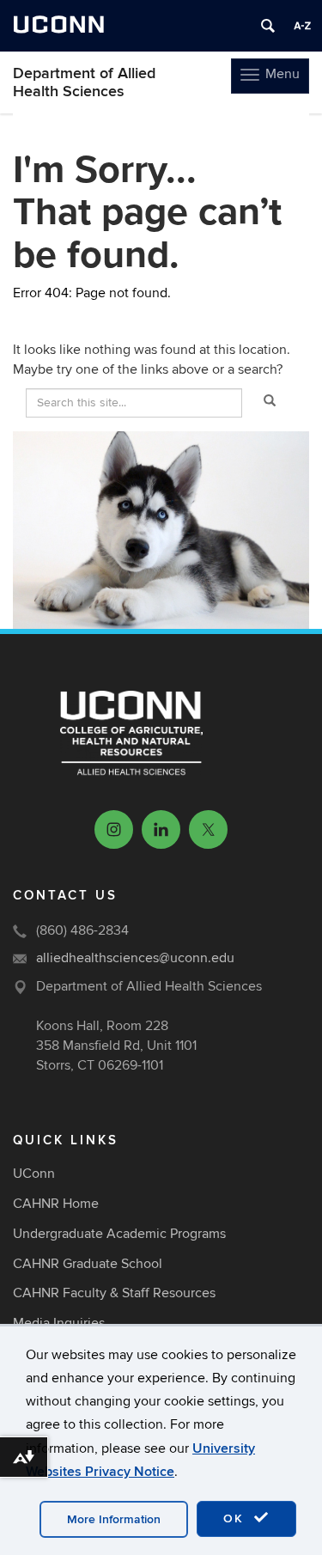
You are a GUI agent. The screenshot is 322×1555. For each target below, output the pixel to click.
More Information (114, 1519)
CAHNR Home (56, 1203)
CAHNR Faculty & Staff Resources (114, 1293)
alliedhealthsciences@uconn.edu (135, 958)
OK (236, 1518)
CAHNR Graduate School (87, 1263)
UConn (34, 1173)
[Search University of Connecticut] (268, 26)
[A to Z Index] (302, 26)
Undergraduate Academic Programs (119, 1233)
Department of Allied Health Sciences (84, 82)
